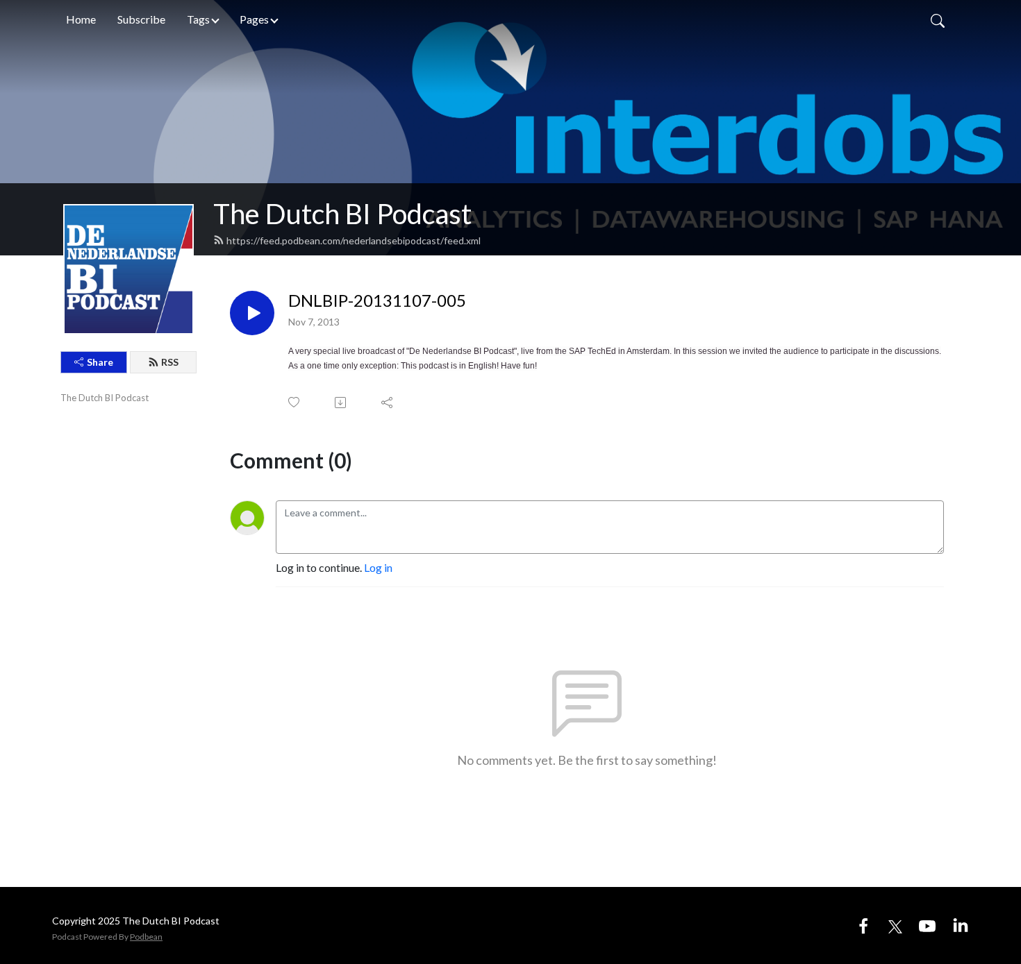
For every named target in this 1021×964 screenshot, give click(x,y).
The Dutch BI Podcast (342, 213)
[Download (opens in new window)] (341, 402)
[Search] (937, 19)
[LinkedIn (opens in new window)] (960, 924)
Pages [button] (254, 19)
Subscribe (141, 19)
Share (100, 362)
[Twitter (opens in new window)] (895, 924)
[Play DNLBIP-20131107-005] (252, 313)
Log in (378, 567)
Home (81, 19)
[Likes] (295, 402)
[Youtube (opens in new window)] (927, 924)
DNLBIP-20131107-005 (377, 300)
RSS (170, 362)
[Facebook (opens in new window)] (863, 924)
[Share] (388, 402)
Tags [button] (198, 19)
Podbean (146, 936)
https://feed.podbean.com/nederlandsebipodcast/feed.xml (353, 240)
